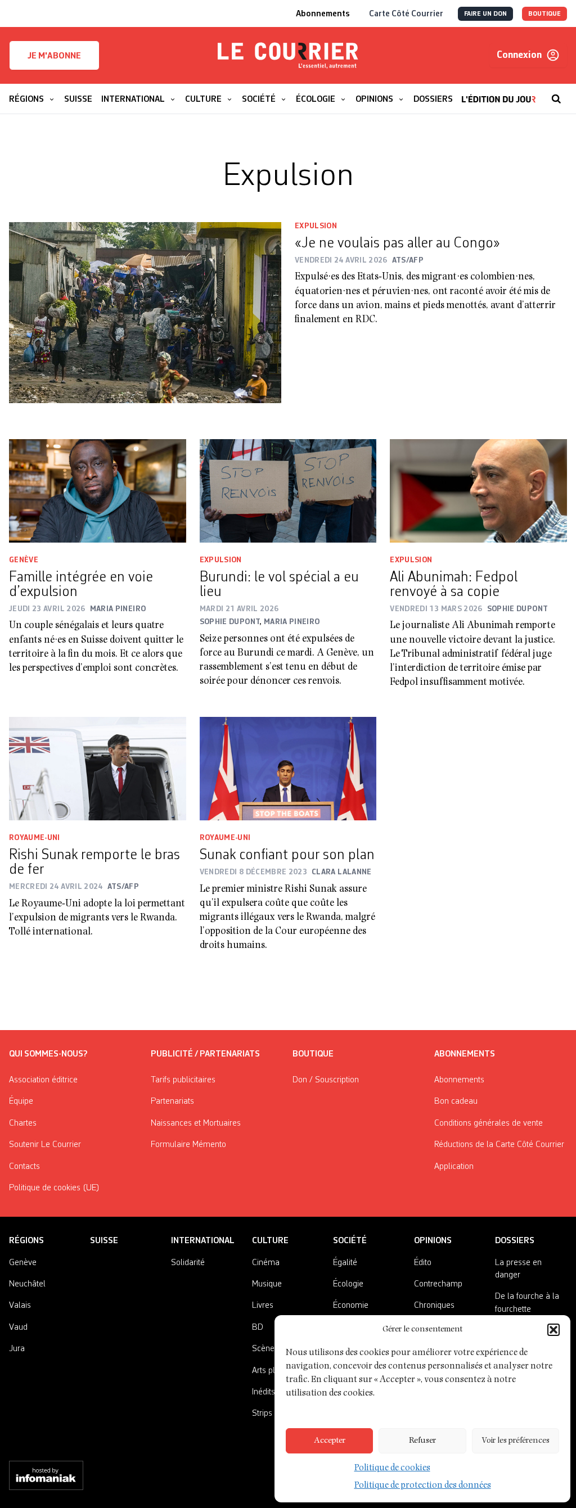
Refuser (422, 1441)
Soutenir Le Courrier (45, 1144)
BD (257, 1327)
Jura (17, 1348)
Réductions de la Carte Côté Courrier (499, 1144)
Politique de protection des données (422, 1486)
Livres (262, 1305)
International (203, 1240)
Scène (263, 1348)
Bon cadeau (456, 1101)
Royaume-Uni (34, 838)
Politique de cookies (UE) (54, 1188)
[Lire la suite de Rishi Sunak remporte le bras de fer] (97, 768)
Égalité (345, 1262)
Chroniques (434, 1305)
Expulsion (316, 226)
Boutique (313, 1054)
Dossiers (514, 1240)
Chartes (23, 1123)
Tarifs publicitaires (183, 1080)
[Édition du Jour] (499, 93)
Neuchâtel (27, 1284)
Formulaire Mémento (188, 1144)
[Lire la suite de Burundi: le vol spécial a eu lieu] (288, 491)
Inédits (263, 1392)
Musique (267, 1284)
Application (454, 1166)
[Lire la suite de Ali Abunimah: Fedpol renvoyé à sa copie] (478, 491)
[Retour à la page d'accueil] (288, 55)
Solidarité (188, 1262)
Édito (422, 1262)
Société (350, 1240)
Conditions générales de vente (488, 1123)
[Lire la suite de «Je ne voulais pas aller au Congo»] (145, 312)
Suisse (104, 1240)
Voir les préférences (516, 1441)
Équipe (21, 1101)
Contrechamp (438, 1284)
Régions (26, 1240)
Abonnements (459, 1080)
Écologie (348, 1284)
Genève (23, 560)
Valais (20, 1305)
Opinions (433, 1240)
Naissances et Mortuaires (196, 1123)
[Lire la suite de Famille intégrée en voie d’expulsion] (97, 491)
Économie (350, 1305)
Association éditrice (43, 1080)
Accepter (329, 1441)
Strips (262, 1413)
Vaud (18, 1327)
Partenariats (172, 1101)
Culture (270, 1240)
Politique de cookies (392, 1468)
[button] (553, 1329)
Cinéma (266, 1262)
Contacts (24, 1166)
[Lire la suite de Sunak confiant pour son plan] (288, 768)
